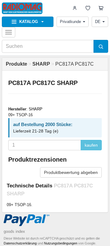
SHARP (35, 109)
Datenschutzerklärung (20, 243)
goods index (14, 231)
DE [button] (98, 21)
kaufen (91, 145)
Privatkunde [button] (70, 21)
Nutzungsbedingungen (60, 243)
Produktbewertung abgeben (71, 172)
